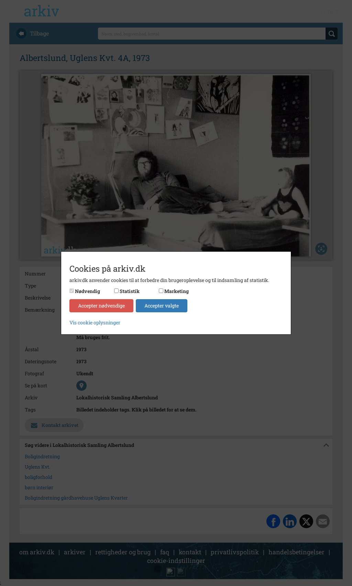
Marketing (176, 291)
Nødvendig (87, 291)
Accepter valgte (161, 305)
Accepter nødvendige (101, 305)
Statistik (130, 291)
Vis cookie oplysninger (94, 322)
